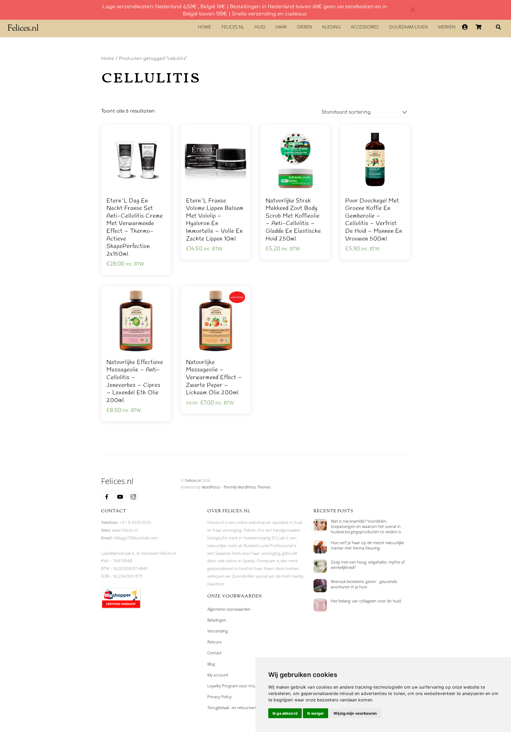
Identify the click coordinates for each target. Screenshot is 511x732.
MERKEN (447, 27)
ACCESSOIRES (365, 27)
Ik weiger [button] (315, 713)
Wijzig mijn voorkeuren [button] (355, 713)
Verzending (217, 631)
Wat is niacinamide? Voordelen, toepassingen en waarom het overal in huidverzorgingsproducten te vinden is (366, 526)
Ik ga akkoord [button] (285, 713)
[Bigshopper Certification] (121, 607)
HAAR (281, 27)
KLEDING (331, 27)
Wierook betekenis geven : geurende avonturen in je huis (364, 584)
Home (204, 27)
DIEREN (304, 27)
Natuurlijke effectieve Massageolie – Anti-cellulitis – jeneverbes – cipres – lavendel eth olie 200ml (134, 381)
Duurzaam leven (408, 27)
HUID (259, 27)
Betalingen (216, 620)
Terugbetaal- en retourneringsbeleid (240, 707)
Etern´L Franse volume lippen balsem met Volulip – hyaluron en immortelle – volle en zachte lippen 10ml (215, 220)
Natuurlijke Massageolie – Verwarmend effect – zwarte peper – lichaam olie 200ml (214, 378)
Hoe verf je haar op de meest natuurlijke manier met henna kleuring (367, 545)
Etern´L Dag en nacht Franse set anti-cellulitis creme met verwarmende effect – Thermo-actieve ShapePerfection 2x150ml (134, 227)
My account (217, 674)
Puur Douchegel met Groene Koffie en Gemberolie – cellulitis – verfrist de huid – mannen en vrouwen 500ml (373, 220)
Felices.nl (232, 27)
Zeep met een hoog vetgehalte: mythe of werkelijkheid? (368, 565)
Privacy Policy (219, 696)
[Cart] (478, 27)
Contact (214, 652)
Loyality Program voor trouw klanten (240, 685)
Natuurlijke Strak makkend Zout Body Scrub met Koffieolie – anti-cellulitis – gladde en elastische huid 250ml (293, 220)
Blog (211, 664)
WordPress (211, 487)
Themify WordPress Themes (247, 487)
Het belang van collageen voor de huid (366, 600)
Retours (214, 641)
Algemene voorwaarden (229, 609)
